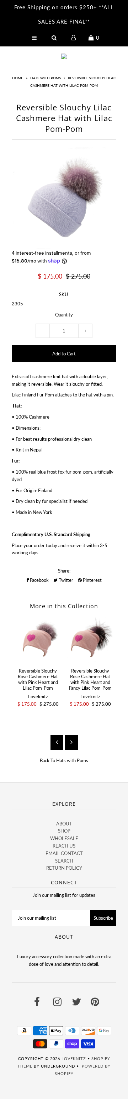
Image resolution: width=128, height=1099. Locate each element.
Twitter (65, 580)
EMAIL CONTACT (64, 853)
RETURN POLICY (64, 868)
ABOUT (64, 823)
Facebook (39, 580)
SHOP (64, 831)
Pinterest (92, 580)
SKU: (64, 294)
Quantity (64, 315)
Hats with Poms (45, 78)
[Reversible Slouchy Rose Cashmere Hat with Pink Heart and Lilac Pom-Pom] (37, 640)
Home (17, 78)
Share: (64, 571)
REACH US (64, 846)
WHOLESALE (64, 838)
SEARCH (64, 861)
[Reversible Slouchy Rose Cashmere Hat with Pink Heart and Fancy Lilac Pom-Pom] (90, 640)
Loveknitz (74, 1058)
